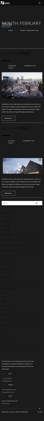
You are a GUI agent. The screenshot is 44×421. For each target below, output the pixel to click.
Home (10, 30)
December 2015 (6, 273)
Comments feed (6, 338)
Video (3, 314)
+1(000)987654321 (7, 381)
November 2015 (6, 277)
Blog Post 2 (6, 234)
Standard (12, 65)
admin (10, 68)
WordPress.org (6, 342)
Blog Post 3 (6, 230)
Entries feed (5, 333)
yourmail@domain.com (9, 389)
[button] (18, 169)
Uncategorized (6, 310)
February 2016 (6, 264)
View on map (5, 403)
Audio (3, 292)
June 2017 (5, 260)
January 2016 (5, 268)
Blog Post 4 (6, 225)
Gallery (11, 141)
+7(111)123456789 (7, 378)
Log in (3, 329)
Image (3, 301)
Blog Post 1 (6, 221)
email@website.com (8, 392)
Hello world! (5, 216)
